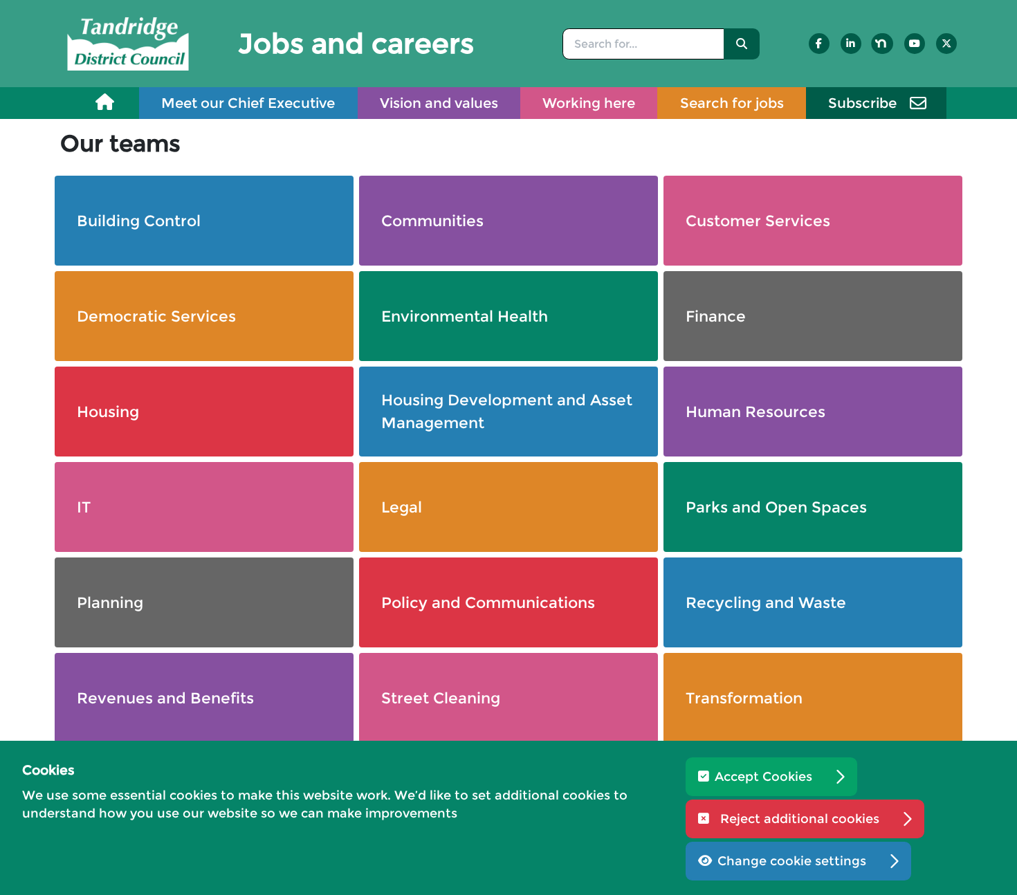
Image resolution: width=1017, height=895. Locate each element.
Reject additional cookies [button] (799, 819)
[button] (742, 43)
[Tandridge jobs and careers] (128, 42)
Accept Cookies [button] (763, 776)
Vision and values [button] (439, 103)
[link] (104, 102)
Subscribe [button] (862, 103)
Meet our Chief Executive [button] (248, 103)
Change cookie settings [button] (791, 861)
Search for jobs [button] (732, 103)
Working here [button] (588, 103)
